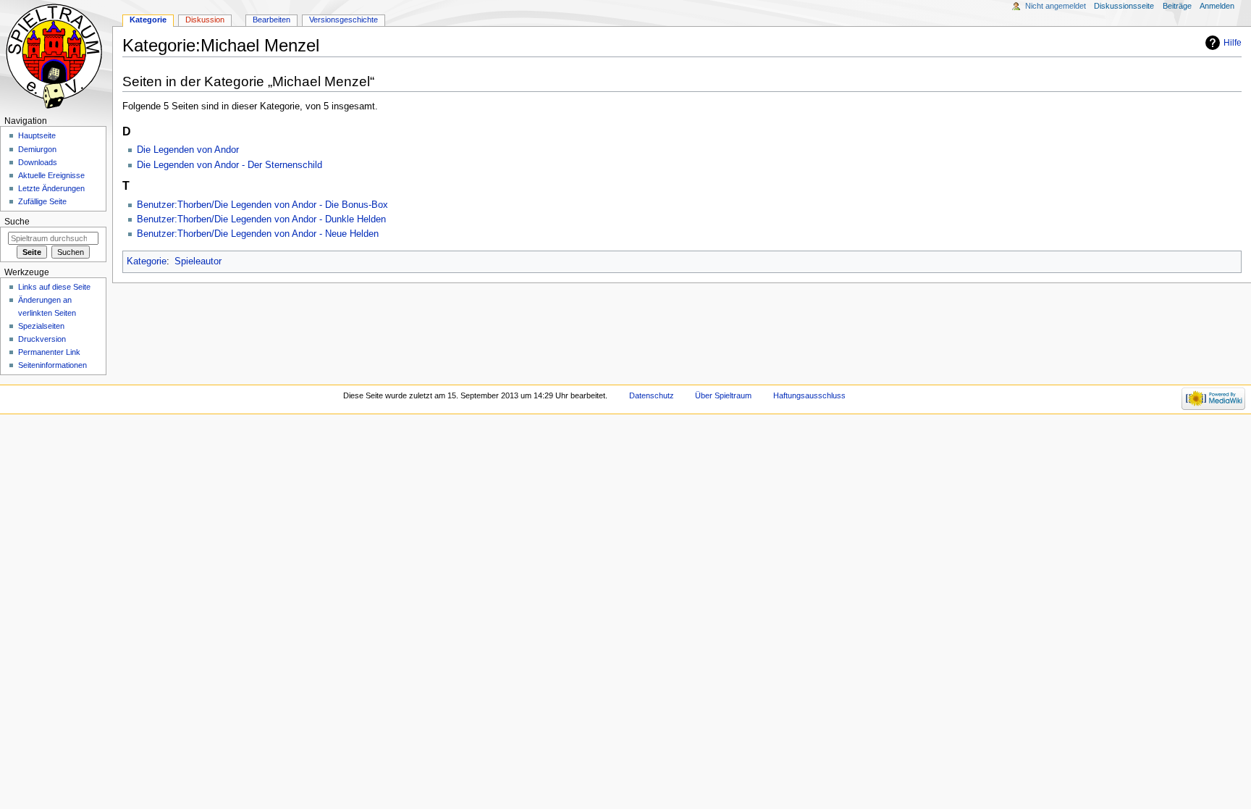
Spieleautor (198, 261)
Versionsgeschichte (343, 19)
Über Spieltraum (723, 395)
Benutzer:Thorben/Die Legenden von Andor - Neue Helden (258, 234)
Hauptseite (37, 135)
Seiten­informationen (52, 365)
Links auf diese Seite (54, 286)
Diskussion (204, 19)
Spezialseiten (41, 326)
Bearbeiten (271, 19)
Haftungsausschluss (809, 395)
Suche (17, 221)
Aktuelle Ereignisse (51, 175)
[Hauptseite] (56, 56)
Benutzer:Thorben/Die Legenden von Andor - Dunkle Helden (261, 219)
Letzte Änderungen (51, 188)
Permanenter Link (49, 352)
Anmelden (1217, 5)
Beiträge (1177, 5)
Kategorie (147, 261)
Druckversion (42, 339)
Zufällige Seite (42, 201)
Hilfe (1232, 43)
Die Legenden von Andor (188, 150)
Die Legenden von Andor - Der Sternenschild (229, 165)
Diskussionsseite (1124, 5)
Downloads (37, 162)
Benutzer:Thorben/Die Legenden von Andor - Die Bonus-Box (262, 205)
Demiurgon (37, 149)
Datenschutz (651, 395)
